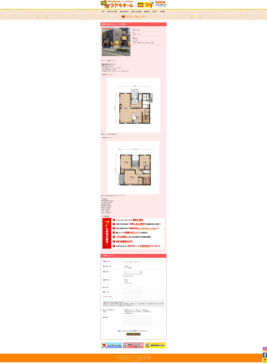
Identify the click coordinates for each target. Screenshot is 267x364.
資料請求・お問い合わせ (126, 358)
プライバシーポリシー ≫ (133, 338)
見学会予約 (128, 357)
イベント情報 (123, 357)
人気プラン (133, 357)
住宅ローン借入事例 (147, 358)
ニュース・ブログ (130, 360)
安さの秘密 (143, 357)
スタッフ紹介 (118, 358)
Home (118, 357)
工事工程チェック (137, 360)
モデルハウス (134, 358)
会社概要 (148, 357)
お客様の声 (138, 357)
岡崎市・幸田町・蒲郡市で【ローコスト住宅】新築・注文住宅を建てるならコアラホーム (133, 355)
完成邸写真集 (140, 358)
